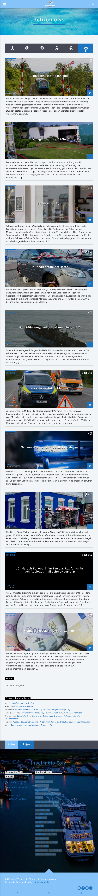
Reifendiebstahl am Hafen (50, 267)
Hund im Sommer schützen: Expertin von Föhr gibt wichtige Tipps (43, 709)
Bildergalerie (43, 790)
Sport (39, 846)
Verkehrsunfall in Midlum (49, 388)
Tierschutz (41, 850)
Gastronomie (42, 810)
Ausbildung (42, 786)
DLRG (38, 794)
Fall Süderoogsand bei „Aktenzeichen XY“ (49, 327)
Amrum (39, 778)
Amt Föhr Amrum (44, 782)
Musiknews (41, 834)
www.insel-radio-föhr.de (19, 778)
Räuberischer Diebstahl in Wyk (49, 509)
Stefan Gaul (11, 91)
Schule (53, 842)
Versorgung (55, 850)
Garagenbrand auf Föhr (49, 139)
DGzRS (55, 790)
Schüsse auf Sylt (49, 203)
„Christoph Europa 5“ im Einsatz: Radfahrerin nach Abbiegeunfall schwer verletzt (49, 570)
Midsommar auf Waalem (23, 703)
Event (39, 798)
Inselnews (10, 60)
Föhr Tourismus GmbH (47, 806)
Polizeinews (42, 838)
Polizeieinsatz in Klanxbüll (49, 75)
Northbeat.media (41, 882)
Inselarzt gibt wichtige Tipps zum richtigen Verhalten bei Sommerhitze (51, 713)
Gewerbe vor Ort (44, 814)
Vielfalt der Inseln (45, 854)
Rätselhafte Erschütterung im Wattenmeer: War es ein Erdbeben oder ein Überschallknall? (52, 722)
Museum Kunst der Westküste (50, 830)
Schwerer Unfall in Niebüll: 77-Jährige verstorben (49, 449)
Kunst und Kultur (45, 822)
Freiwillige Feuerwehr (47, 802)
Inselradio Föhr (49, 763)
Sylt (46, 846)
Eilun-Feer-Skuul (51, 794)
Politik (52, 834)
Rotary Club (42, 842)
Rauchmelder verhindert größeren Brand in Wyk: (32, 725)
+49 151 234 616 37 (17, 782)
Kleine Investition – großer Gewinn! (50, 630)
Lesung (39, 826)
